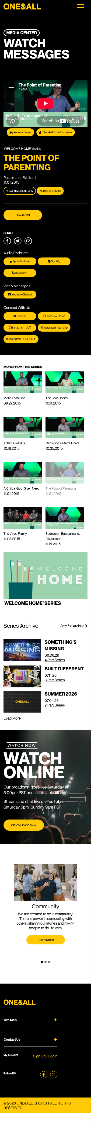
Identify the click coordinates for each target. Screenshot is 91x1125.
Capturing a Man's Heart (62, 443)
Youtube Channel (21, 294)
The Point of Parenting (61, 488)
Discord (21, 316)
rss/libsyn (21, 272)
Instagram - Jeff (21, 327)
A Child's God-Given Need (21, 488)
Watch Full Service (50, 190)
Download (23, 215)
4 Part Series (55, 660)
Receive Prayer (22, 132)
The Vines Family (15, 533)
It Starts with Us (14, 443)
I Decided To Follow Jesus (56, 132)
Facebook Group (55, 316)
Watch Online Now (23, 825)
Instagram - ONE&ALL (22, 339)
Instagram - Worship (55, 327)
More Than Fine (14, 398)
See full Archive (72, 626)
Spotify (55, 261)
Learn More (46, 940)
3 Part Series (55, 680)
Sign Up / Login (45, 1056)
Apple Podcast (21, 261)
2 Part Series (55, 705)
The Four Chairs (57, 398)
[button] (42, 962)
